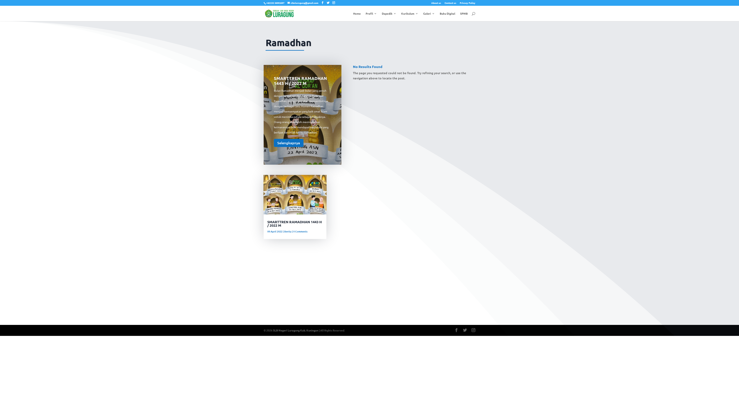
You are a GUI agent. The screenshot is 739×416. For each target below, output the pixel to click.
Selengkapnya (288, 142)
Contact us (450, 3)
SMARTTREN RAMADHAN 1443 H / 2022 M (300, 80)
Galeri (427, 13)
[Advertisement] (369, 282)
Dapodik (387, 13)
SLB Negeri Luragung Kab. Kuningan (295, 330)
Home (357, 13)
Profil (369, 13)
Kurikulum (407, 13)
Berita (287, 231)
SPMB (464, 13)
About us (436, 3)
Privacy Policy (467, 3)
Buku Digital (447, 13)
